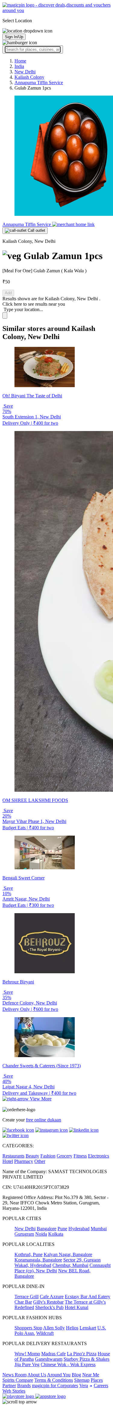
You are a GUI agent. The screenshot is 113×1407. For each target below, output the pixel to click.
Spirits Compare (17, 1380)
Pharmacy (23, 1161)
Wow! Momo (27, 1353)
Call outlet (36, 230)
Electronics (98, 1155)
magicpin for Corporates (55, 1385)
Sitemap (81, 1380)
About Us (36, 1374)
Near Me (90, 1374)
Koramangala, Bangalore (38, 1259)
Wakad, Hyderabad (32, 1265)
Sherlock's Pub (49, 1307)
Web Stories (13, 1390)
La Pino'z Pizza (81, 1353)
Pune (62, 1228)
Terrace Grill (26, 1296)
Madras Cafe (53, 1353)
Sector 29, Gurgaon (82, 1259)
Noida (41, 1234)
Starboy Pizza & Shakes (86, 1359)
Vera (83, 1385)
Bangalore (46, 1228)
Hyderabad (78, 1228)
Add (8, 293)
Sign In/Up (14, 37)
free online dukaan (43, 1119)
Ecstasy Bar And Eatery (87, 1296)
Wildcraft (45, 1333)
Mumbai (99, 1228)
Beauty (32, 1155)
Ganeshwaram (48, 1359)
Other (39, 1161)
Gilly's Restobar (48, 1302)
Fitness (80, 1155)
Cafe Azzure (52, 1296)
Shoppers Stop (28, 1327)
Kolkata (55, 1234)
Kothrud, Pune (28, 1254)
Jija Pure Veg (26, 1364)
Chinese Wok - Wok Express (68, 1364)
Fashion (47, 1155)
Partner (9, 1385)
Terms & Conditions (53, 1380)
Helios (72, 1327)
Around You (59, 1374)
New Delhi (25, 1228)
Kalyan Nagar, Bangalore (68, 1254)
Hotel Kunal (76, 1307)
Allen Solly (54, 1327)
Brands (24, 1385)
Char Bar (23, 1302)
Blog (76, 1374)
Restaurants (13, 1155)
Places (97, 1380)
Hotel (7, 1161)
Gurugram (24, 1234)
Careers (101, 1385)
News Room (14, 1374)
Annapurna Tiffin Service (27, 224)
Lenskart (88, 1327)
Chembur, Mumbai (70, 1265)
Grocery (64, 1155)
